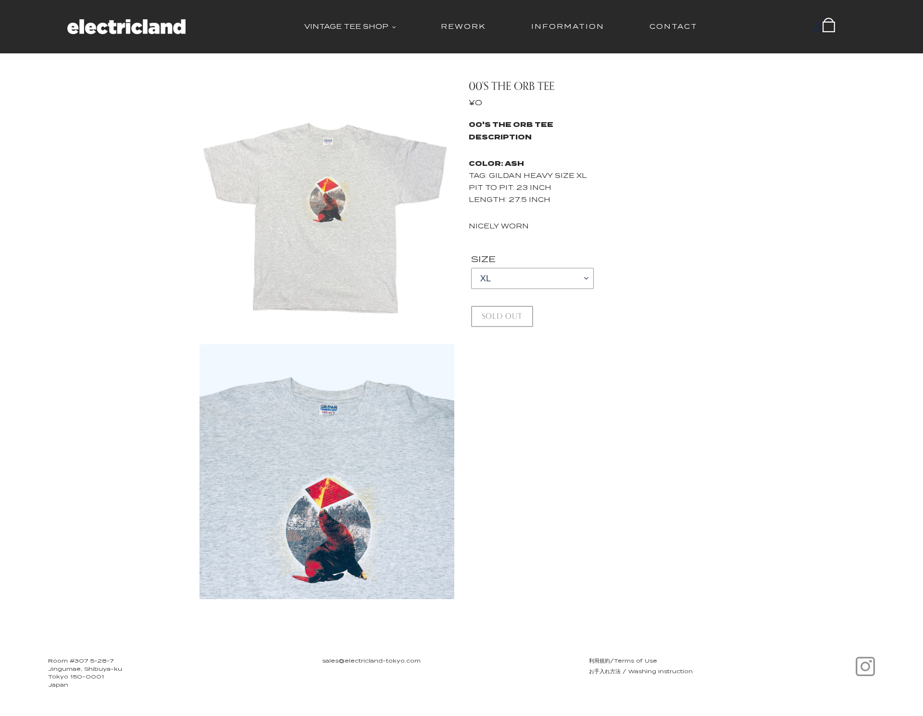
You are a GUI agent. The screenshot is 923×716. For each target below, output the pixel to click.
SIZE (483, 259)
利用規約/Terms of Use (623, 660)
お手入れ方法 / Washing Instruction (641, 671)
